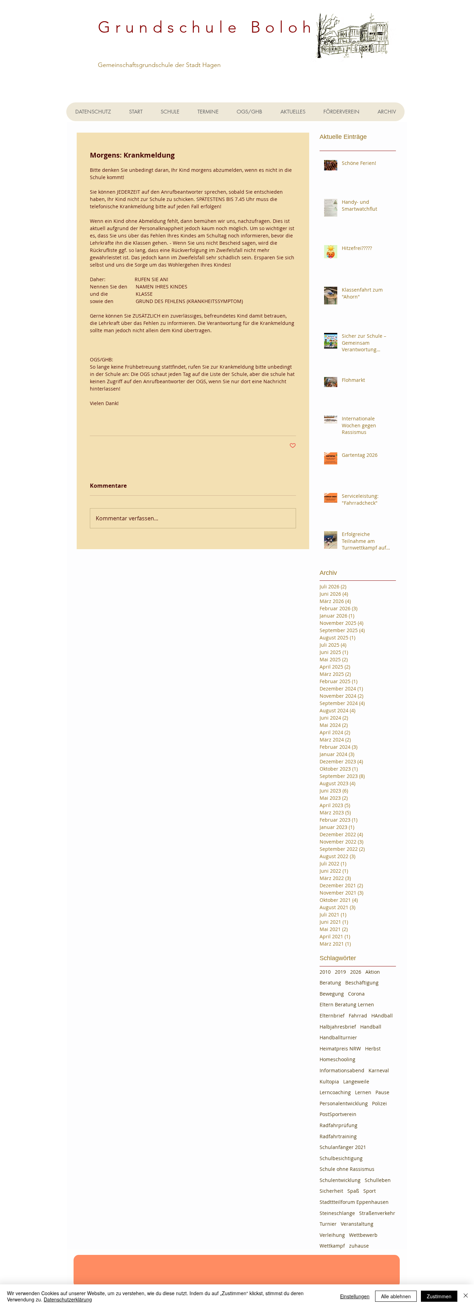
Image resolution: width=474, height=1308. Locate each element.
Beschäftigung (362, 982)
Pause (382, 1092)
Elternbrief (332, 1015)
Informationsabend (342, 1070)
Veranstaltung (357, 1224)
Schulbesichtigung (341, 1158)
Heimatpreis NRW (340, 1048)
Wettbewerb (363, 1235)
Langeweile (356, 1081)
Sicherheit (331, 1191)
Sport (369, 1191)
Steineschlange (337, 1213)
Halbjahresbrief (338, 1026)
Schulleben (378, 1180)
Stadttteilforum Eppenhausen (354, 1202)
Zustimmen (439, 1296)
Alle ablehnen (396, 1296)
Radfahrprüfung (338, 1125)
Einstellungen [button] (355, 1296)
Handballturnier (338, 1037)
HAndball (382, 1015)
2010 (325, 972)
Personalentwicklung (344, 1103)
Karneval (379, 1070)
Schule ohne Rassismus (347, 1169)
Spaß (353, 1191)
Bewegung (332, 993)
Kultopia (329, 1081)
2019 (340, 972)
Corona (356, 993)
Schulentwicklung (340, 1180)
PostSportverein (338, 1114)
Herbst (373, 1048)
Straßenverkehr (377, 1213)
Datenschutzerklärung (68, 1299)
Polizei (379, 1103)
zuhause (359, 1245)
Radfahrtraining (338, 1136)
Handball (370, 1026)
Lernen (363, 1092)
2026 (355, 972)
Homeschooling (337, 1059)
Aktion (372, 972)
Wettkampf (332, 1245)
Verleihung (332, 1235)
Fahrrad (358, 1015)
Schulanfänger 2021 (343, 1147)
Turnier (328, 1224)
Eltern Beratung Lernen (347, 1004)
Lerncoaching (335, 1092)
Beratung (330, 982)
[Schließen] (466, 1296)
